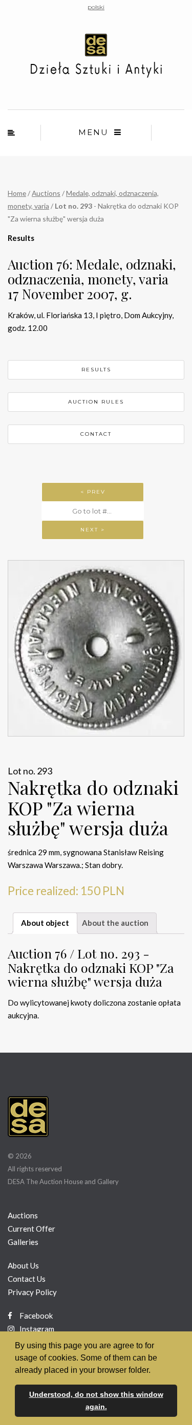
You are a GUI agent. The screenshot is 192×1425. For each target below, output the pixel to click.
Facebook (35, 1315)
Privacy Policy (32, 1292)
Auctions (46, 193)
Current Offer (31, 1228)
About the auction (115, 922)
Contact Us (27, 1278)
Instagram (36, 1328)
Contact (96, 434)
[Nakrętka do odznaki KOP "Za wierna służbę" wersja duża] (96, 648)
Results (96, 369)
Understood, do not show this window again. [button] (96, 1400)
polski (96, 7)
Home (17, 193)
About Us (23, 1265)
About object (45, 922)
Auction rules (96, 401)
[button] (154, 1370)
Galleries (23, 1241)
